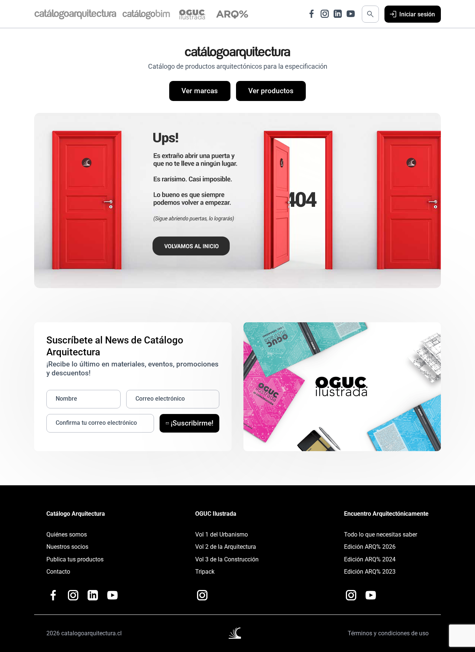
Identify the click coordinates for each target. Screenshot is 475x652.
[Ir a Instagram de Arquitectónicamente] (351, 595)
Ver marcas (199, 91)
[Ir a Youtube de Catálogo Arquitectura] (350, 14)
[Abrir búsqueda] (370, 14)
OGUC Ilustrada (215, 513)
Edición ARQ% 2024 (370, 559)
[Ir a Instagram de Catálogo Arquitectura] (324, 14)
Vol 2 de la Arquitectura (225, 546)
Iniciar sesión (417, 14)
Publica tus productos (75, 559)
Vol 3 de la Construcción (227, 559)
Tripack (204, 571)
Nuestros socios (67, 546)
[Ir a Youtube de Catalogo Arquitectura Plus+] (112, 595)
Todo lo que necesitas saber (380, 534)
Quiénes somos (66, 534)
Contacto (58, 571)
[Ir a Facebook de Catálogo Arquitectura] (311, 14)
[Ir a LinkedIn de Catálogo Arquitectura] (337, 14)
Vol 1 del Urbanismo (221, 534)
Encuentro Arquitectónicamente (386, 513)
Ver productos (271, 91)
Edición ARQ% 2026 (370, 546)
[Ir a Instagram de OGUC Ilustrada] (202, 595)
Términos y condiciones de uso (388, 633)
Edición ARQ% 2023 (370, 571)
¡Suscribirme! (192, 423)
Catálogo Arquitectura (75, 513)
